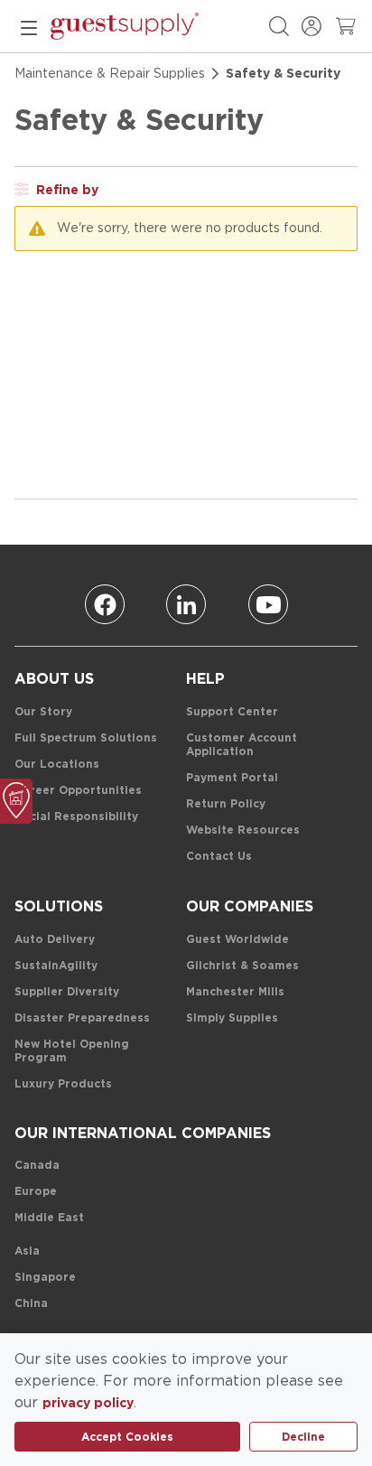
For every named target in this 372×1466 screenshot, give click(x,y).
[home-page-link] (125, 26)
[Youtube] (268, 604)
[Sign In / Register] (311, 26)
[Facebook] (105, 604)
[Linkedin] (186, 604)
